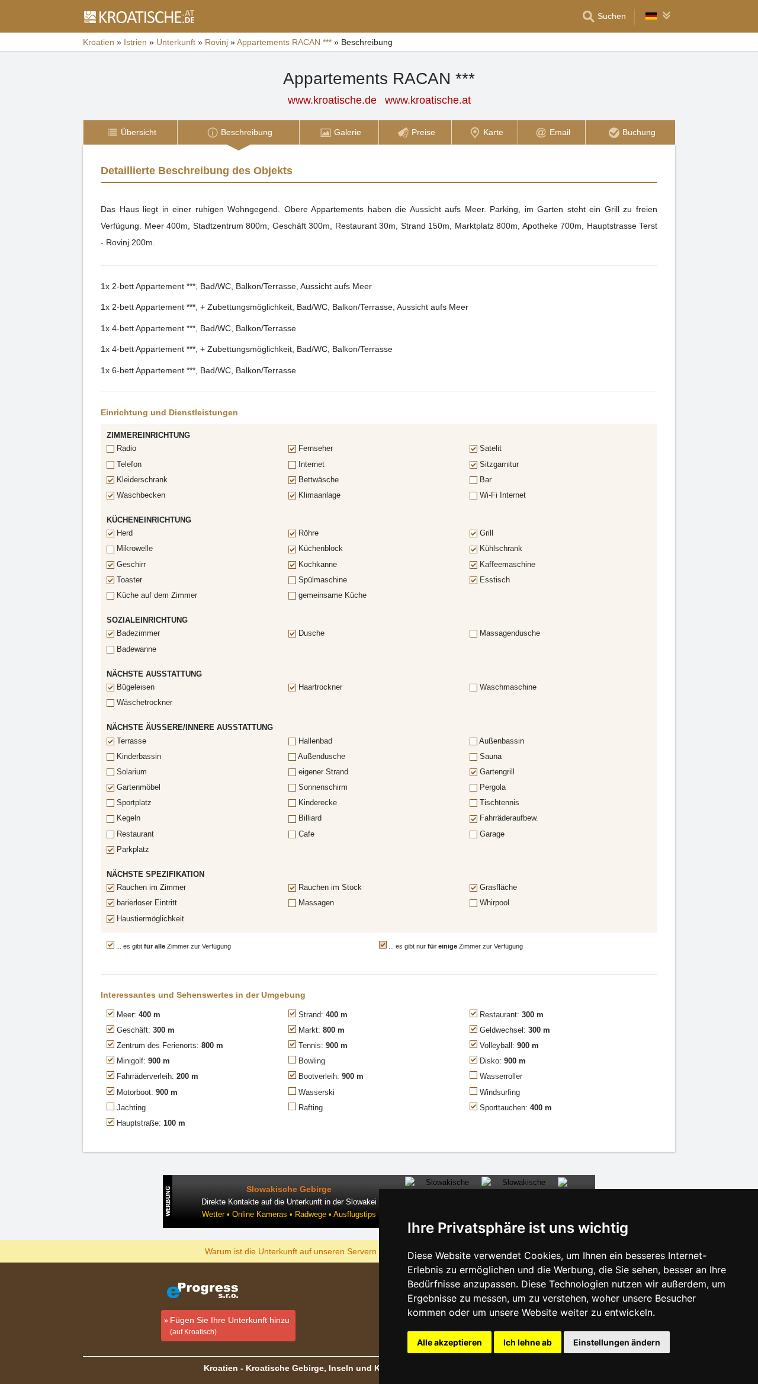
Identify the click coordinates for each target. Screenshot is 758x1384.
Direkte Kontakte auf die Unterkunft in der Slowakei (289, 1201)
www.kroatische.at (428, 100)
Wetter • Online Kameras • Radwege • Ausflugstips (289, 1214)
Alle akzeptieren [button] (449, 1342)
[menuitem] (130, 132)
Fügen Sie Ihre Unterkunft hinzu (230, 1325)
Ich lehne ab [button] (527, 1342)
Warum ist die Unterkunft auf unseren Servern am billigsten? (318, 1251)
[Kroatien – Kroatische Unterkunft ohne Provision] (138, 16)
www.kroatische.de (332, 100)
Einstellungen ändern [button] (616, 1342)
